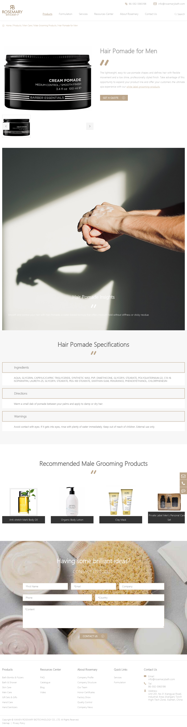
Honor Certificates (86, 692)
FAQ (42, 677)
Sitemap (5, 723)
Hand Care (7, 702)
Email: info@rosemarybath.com (161, 678)
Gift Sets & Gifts (9, 697)
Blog (42, 687)
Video (43, 692)
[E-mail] (183, 476)
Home (9, 25)
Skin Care (6, 687)
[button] (5, 126)
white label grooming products (143, 86)
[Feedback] (183, 490)
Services (83, 14)
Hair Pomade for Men (68, 25)
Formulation (65, 14)
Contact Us (151, 14)
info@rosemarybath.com (169, 3)
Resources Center (103, 14)
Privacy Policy (19, 723)
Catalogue (45, 682)
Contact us (90, 636)
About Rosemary (129, 14)
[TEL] (183, 483)
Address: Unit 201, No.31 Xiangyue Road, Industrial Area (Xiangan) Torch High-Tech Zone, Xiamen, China (165, 695)
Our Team (82, 687)
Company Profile (85, 677)
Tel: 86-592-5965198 (157, 685)
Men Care (27, 25)
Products (47, 14)
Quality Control (84, 702)
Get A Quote (111, 97)
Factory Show (84, 697)
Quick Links (120, 669)
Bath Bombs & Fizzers (13, 677)
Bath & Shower (9, 682)
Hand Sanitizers (9, 707)
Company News (85, 707)
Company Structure (86, 682)
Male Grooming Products (45, 25)
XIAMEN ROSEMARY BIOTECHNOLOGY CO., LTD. (37, 719)
